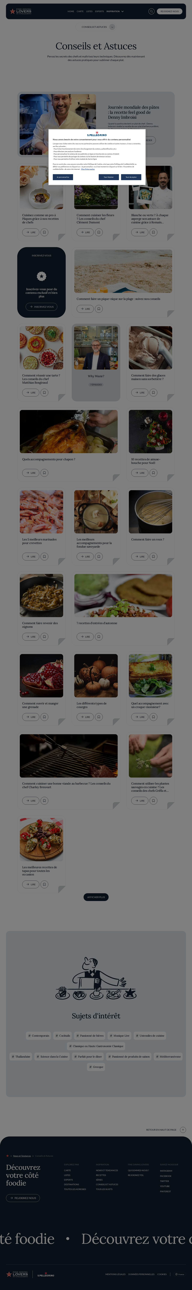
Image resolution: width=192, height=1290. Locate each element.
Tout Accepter (131, 177)
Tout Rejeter (109, 177)
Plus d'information (88, 169)
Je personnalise (63, 177)
